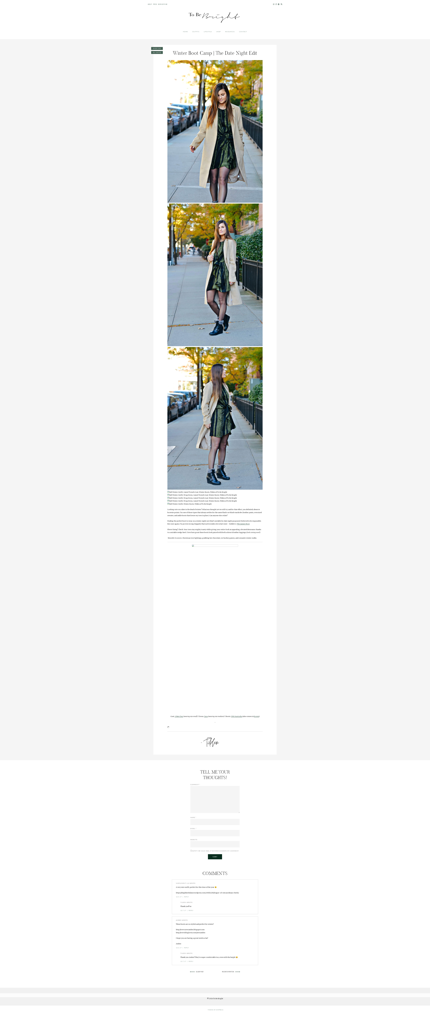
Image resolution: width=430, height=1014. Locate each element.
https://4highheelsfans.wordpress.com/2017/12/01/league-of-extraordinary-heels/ (207, 893)
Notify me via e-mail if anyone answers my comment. (215, 851)
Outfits (195, 31)
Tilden (183, 902)
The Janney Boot (243, 524)
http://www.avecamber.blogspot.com (190, 930)
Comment (195, 784)
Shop (218, 31)
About (150, 4)
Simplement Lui (182, 883)
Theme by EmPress (215, 1010)
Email (193, 828)
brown (256, 716)
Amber (179, 920)
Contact (243, 31)
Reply (186, 897)
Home (185, 31)
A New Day (179, 716)
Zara (206, 716)
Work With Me (162, 4)
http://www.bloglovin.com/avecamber (190, 933)
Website (193, 839)
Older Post (200, 972)
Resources (230, 31)
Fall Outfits (157, 52)
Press (155, 4)
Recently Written (228, 972)
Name (193, 817)
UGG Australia (236, 716)
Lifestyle (208, 31)
